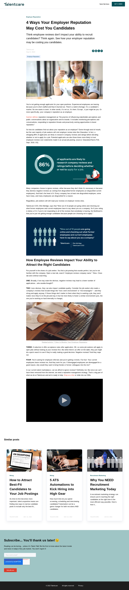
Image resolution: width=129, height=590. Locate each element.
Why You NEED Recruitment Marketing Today (103, 484)
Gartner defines (32, 117)
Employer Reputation (33, 56)
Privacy (80, 585)
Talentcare (30, 50)
